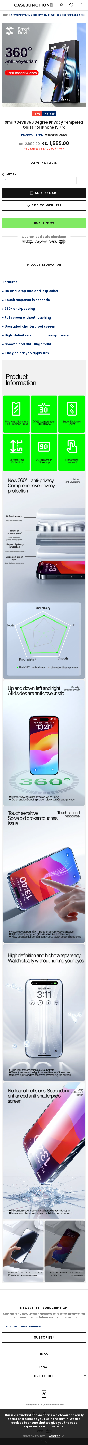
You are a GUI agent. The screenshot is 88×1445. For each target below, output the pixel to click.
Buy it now (44, 223)
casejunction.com (33, 5)
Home (6, 15)
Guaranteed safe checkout (44, 237)
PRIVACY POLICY (34, 1436)
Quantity (9, 174)
